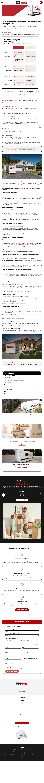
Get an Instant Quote (22, 723)
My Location (9, 640)
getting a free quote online (10, 286)
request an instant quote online (32, 92)
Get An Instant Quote (22, 609)
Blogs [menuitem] (5, 391)
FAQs (22, 703)
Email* (6, 652)
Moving (13, 626)
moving (7, 279)
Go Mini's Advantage (22, 706)
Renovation (19, 626)
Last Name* (24, 647)
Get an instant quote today (12, 364)
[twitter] (24, 727)
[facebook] (19, 727)
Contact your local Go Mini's (17, 92)
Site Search (22, 752)
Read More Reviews (22, 499)
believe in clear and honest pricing (16, 226)
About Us (22, 709)
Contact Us (22, 697)
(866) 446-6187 (22, 688)
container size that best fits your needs (31, 286)
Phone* (6, 658)
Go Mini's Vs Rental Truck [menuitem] (9, 377)
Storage (8, 626)
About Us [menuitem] (6, 393)
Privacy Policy (32, 751)
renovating (11, 279)
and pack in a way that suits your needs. (16, 318)
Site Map (12, 751)
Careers (22, 714)
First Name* (7, 647)
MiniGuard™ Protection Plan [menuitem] (10, 384)
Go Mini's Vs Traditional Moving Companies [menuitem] (14, 380)
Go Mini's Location (25, 640)
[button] (2, 2)
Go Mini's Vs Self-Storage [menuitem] (9, 375)
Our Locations (22, 700)
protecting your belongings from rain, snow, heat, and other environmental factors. (19, 244)
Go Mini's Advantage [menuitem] (8, 382)
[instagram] (21, 727)
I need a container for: (9, 625)
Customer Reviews (22, 717)
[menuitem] (22, 697)
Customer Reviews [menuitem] (8, 389)
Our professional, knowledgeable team (17, 184)
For (5, 642)
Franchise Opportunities (22, 712)
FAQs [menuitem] (5, 387)
